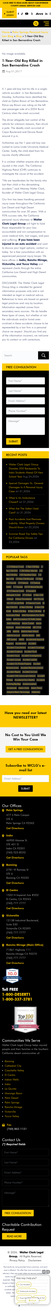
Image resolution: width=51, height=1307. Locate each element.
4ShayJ (10, 599)
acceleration (21, 643)
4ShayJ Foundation (24, 599)
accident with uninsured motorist (21, 676)
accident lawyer (14, 659)
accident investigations (31, 655)
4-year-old (38, 595)
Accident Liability (30, 659)
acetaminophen (29, 684)
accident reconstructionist (32, 668)
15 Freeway (23, 583)
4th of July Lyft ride (15, 603)
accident (32, 643)
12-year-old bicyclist (24, 579)
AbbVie (16, 631)
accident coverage (36, 647)
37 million (27, 595)
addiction (36, 692)
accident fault (30, 651)
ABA (9, 631)
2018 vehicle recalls (33, 587)
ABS (38, 635)
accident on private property (19, 664)
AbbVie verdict (28, 635)
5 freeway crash (33, 603)
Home (6, 32)
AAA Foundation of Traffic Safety (27, 619)
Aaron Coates (28, 623)
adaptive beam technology (18, 692)
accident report (13, 672)
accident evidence (14, 651)
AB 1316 (37, 627)
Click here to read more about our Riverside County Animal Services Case (25, 4)
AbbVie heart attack (29, 631)
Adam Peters (36, 688)
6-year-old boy (26, 607)
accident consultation (16, 647)
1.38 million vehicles (28, 571)
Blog (19, 36)
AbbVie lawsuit (13, 635)
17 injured (17, 587)
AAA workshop (13, 623)
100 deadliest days (28, 575)
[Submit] (43, 355)
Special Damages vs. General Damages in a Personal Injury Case (26, 487)
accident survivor (30, 672)
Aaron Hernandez (23, 627)
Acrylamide (11, 688)
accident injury (13, 655)
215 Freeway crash (15, 591)
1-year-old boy (32, 566)
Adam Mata (24, 688)
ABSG (21, 639)
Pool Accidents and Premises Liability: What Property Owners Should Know (26, 523)
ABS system (12, 639)
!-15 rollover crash (15, 566)
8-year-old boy (19, 611)
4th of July (38, 599)
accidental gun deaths (24, 680)
